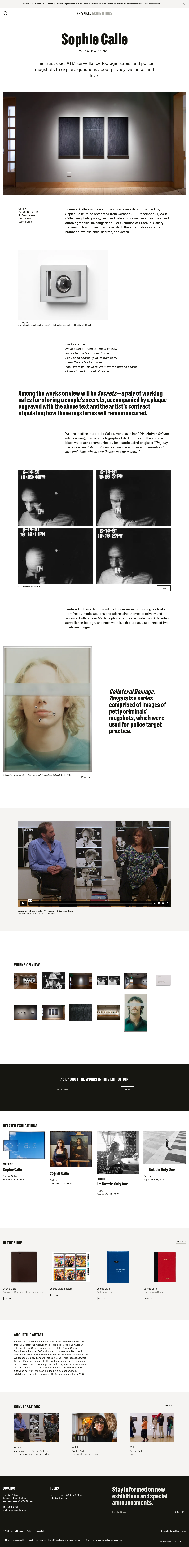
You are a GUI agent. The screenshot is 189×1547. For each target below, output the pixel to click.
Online (14, 1176)
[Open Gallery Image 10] (108, 1012)
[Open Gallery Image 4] (108, 980)
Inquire (164, 588)
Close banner (184, 4)
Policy (29, 1531)
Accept (178, 1542)
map (30, 1501)
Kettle (169, 1531)
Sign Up (179, 1512)
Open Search (5, 13)
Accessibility (40, 1531)
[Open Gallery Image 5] (135, 981)
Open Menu (184, 13)
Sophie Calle (25, 222)
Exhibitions (102, 13)
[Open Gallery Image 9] (80, 1012)
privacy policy (116, 1540)
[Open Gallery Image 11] (135, 1013)
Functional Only (165, 1542)
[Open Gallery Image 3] (80, 981)
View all (181, 1242)
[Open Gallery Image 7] (25, 1012)
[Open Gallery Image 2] (53, 980)
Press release (28, 215)
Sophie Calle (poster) (61, 1289)
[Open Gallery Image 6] (163, 981)
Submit (128, 1089)
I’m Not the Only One (112, 1181)
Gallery (6, 1176)
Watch (17, 1447)
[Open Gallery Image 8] (53, 1012)
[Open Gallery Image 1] (25, 981)
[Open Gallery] (63, 285)
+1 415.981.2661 (10, 1507)
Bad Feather (181, 1531)
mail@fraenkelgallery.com (15, 1510)
